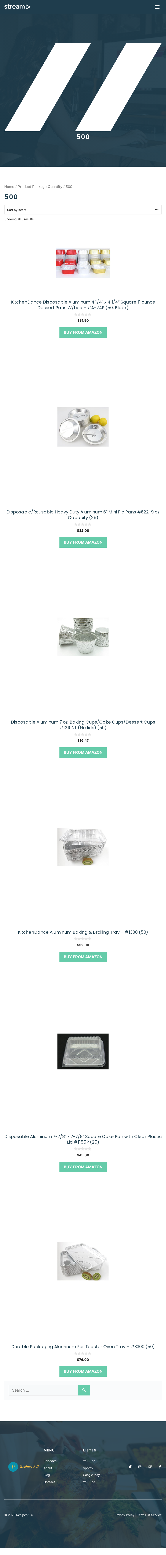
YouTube (89, 1461)
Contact (49, 1482)
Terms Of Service (149, 1515)
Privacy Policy (124, 1515)
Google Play (91, 1475)
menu (49, 1450)
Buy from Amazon (83, 332)
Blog (47, 1475)
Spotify (88, 1468)
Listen (89, 1450)
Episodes (50, 1461)
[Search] (84, 1390)
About (48, 1468)
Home (9, 186)
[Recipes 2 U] (17, 7)
